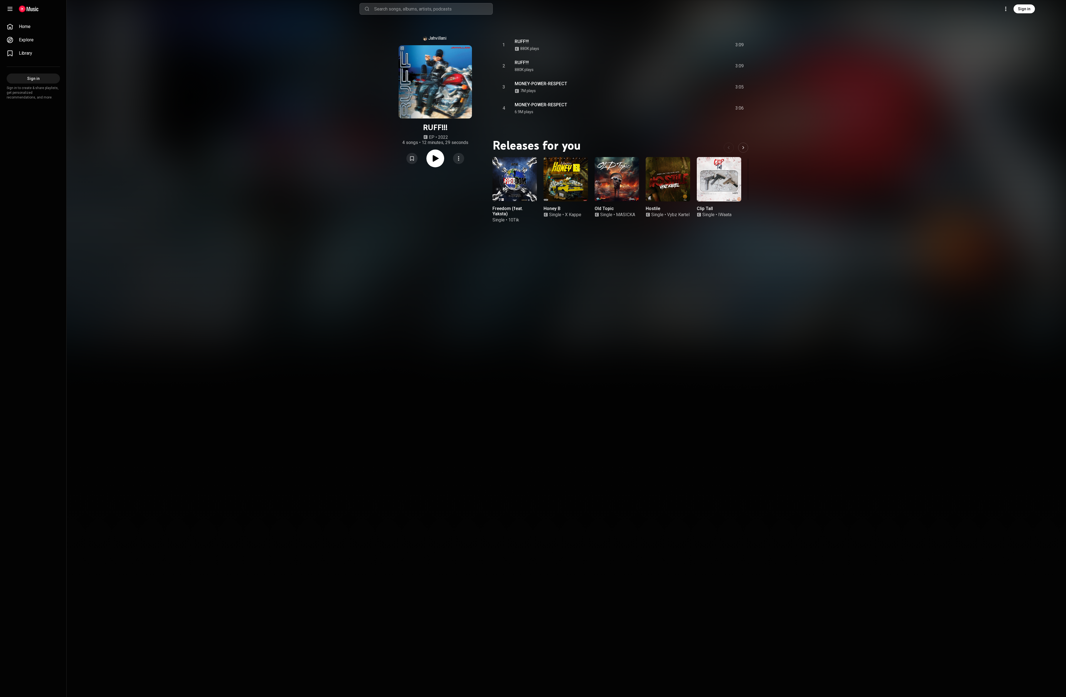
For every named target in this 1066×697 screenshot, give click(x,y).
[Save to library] (412, 158)
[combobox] (433, 8)
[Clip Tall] (719, 179)
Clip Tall (705, 208)
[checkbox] (739, 45)
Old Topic (604, 208)
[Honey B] (566, 179)
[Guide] (10, 9)
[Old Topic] (617, 179)
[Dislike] (708, 45)
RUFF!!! (522, 41)
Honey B (552, 208)
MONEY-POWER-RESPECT (541, 83)
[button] (412, 158)
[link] (33, 26)
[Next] (743, 147)
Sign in (1024, 9)
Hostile (653, 208)
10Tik (513, 220)
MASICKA (625, 214)
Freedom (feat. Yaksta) (507, 211)
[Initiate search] (367, 8)
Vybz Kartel (678, 214)
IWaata (724, 214)
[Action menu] (458, 158)
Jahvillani (437, 38)
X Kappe (573, 214)
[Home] (29, 9)
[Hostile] (668, 179)
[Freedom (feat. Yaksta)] (514, 179)
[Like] (698, 45)
